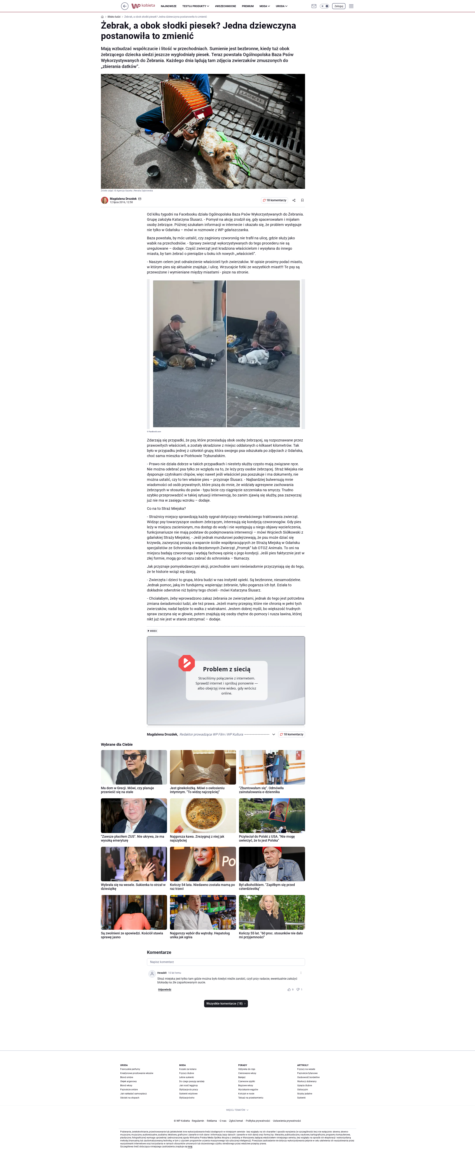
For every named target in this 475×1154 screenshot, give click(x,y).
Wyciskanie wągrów (248, 1089)
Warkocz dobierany (307, 1081)
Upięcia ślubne (304, 1085)
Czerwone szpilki (246, 1081)
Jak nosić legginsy (188, 1085)
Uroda (280, 6)
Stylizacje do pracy (188, 1089)
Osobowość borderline (308, 1077)
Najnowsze (168, 6)
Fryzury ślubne (186, 1073)
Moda (263, 6)
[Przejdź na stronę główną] (125, 9)
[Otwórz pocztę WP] (314, 6)
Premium (248, 6)
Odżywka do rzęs (246, 1069)
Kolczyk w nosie (246, 1093)
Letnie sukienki (186, 1077)
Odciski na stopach (129, 1097)
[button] (324, 6)
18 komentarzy (276, 200)
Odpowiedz (164, 989)
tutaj (190, 1146)
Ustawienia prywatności (286, 1120)
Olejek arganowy (128, 1081)
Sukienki (301, 1097)
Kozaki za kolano (187, 1069)
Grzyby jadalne (304, 1093)
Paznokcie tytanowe (307, 1073)
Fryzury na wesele (306, 1069)
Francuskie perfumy (130, 1069)
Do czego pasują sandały (191, 1081)
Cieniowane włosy (247, 1073)
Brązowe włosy (245, 1085)
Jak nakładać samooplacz (133, 1093)
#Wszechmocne (225, 6)
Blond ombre (126, 1077)
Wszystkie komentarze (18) (224, 1003)
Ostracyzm (302, 1089)
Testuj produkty (194, 6)
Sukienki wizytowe (188, 1093)
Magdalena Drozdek (123, 199)
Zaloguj (339, 6)
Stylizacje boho (186, 1097)
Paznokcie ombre (129, 1089)
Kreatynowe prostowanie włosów (136, 1073)
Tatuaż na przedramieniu (250, 1097)
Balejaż (241, 1077)
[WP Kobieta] (146, 6)
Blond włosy (126, 1085)
